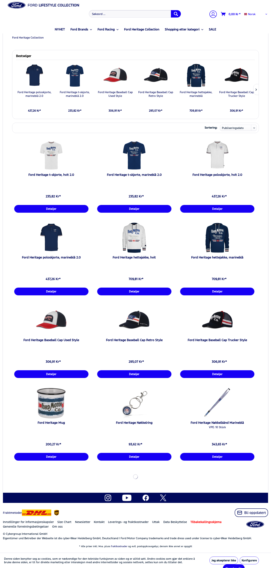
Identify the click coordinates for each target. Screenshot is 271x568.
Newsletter (82, 522)
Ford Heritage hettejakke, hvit (134, 257)
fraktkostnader (119, 546)
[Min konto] (211, 14)
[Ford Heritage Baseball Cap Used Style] (115, 76)
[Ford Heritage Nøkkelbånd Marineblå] (217, 403)
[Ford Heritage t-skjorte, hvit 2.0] (51, 155)
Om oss (57, 527)
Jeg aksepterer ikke (223, 560)
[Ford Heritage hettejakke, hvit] (134, 238)
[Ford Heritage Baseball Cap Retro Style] (155, 76)
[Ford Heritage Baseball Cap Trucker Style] (236, 76)
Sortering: (211, 127)
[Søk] (176, 14)
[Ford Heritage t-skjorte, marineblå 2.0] (74, 76)
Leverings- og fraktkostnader (128, 522)
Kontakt (99, 522)
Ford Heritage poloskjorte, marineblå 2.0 (34, 94)
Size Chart (64, 522)
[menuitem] (134, 14)
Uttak (156, 522)
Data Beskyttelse (175, 522)
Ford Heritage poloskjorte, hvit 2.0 (217, 175)
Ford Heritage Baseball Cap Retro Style (155, 94)
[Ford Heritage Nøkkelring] (134, 403)
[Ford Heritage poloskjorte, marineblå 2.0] (34, 76)
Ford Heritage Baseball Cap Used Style (115, 94)
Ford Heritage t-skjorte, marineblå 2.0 (75, 94)
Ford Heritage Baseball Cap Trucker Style (236, 94)
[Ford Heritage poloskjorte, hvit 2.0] (217, 155)
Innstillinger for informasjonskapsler (28, 522)
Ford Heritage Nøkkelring (134, 422)
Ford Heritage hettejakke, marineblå (196, 94)
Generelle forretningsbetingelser (26, 527)
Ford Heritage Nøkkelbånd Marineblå (217, 422)
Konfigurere (249, 560)
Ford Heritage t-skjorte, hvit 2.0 (51, 175)
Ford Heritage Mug (51, 422)
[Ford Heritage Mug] (51, 403)
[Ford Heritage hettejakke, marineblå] (196, 76)
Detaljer (51, 208)
